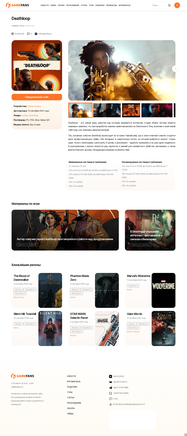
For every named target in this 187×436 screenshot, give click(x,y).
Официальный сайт (37, 97)
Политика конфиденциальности (128, 404)
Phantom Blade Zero (79, 277)
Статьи (84, 5)
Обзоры (61, 5)
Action (25, 115)
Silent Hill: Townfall (25, 314)
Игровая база (124, 5)
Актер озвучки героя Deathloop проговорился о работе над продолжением (65, 239)
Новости (45, 5)
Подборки (99, 5)
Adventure (33, 115)
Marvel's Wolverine (138, 276)
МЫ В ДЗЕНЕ (118, 376)
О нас (115, 399)
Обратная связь (121, 393)
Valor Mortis (134, 314)
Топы (91, 5)
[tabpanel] (121, 70)
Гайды (53, 5)
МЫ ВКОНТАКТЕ (120, 382)
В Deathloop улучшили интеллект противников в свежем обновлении (146, 235)
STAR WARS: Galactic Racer (79, 315)
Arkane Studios (34, 106)
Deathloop (32, 245)
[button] (177, 5)
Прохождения (72, 5)
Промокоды (111, 5)
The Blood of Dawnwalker (22, 277)
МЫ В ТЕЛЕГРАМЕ (120, 387)
